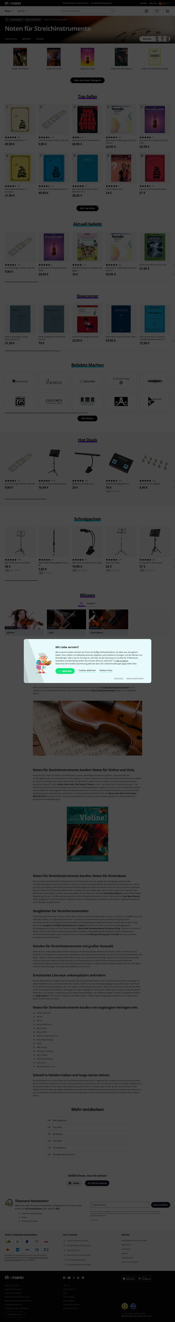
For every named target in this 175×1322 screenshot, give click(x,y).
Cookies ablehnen (87, 670)
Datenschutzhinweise (134, 678)
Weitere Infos (106, 670)
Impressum (119, 678)
